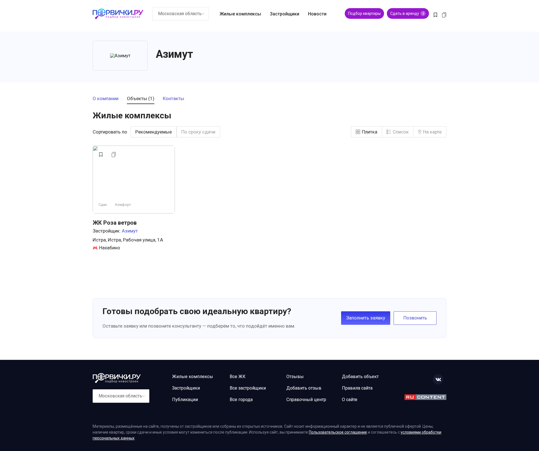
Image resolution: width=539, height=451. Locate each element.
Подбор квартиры (364, 13)
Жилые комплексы (240, 14)
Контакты (173, 98)
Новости (317, 14)
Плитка (369, 132)
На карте (432, 132)
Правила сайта (357, 388)
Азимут (130, 231)
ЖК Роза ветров (115, 223)
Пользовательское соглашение (338, 432)
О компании (105, 98)
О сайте (349, 399)
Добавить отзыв (303, 388)
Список (401, 132)
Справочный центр (306, 399)
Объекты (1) (140, 98)
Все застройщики (248, 388)
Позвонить (415, 318)
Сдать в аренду (407, 13)
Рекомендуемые (153, 132)
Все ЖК (238, 376)
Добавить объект (360, 376)
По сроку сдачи (198, 132)
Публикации (185, 399)
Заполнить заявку (365, 318)
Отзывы (295, 376)
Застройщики (284, 14)
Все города (241, 399)
